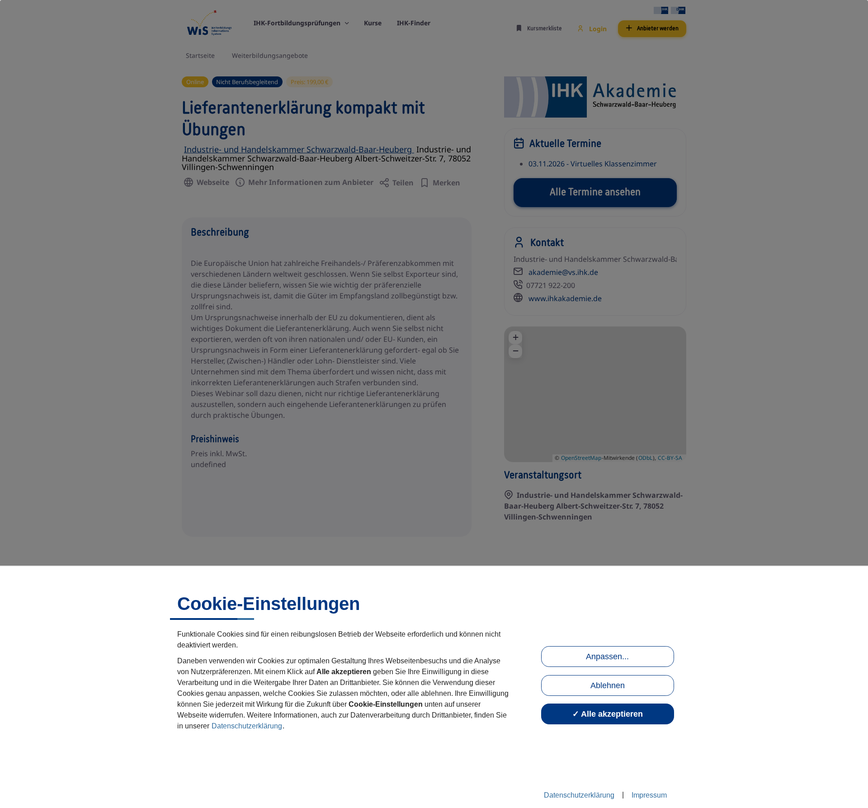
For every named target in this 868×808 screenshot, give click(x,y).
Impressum (649, 795)
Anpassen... (607, 656)
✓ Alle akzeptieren (607, 713)
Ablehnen (607, 685)
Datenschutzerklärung (247, 726)
